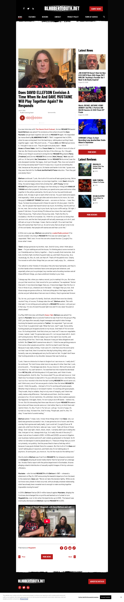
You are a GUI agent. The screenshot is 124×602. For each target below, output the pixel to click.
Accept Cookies (105, 597)
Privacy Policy (73, 17)
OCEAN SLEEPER (98, 196)
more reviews (92, 214)
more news (92, 152)
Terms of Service (91, 17)
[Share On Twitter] (65, 548)
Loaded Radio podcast (60, 233)
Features (32, 17)
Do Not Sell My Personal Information (88, 597)
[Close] (121, 597)
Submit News (96, 9)
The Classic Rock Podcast (45, 129)
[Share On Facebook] (61, 548)
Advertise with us (97, 581)
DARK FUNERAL (98, 180)
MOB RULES (97, 164)
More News (47, 556)
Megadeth (32, 548)
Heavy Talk (49, 315)
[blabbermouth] (62, 10)
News (20, 17)
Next (70, 557)
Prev (23, 557)
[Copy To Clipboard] (74, 548)
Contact (58, 17)
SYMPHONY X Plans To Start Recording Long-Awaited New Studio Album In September (91, 140)
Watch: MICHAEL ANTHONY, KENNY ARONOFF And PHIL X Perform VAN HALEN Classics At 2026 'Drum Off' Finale (91, 108)
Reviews (45, 17)
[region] (62, 597)
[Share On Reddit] (70, 548)
